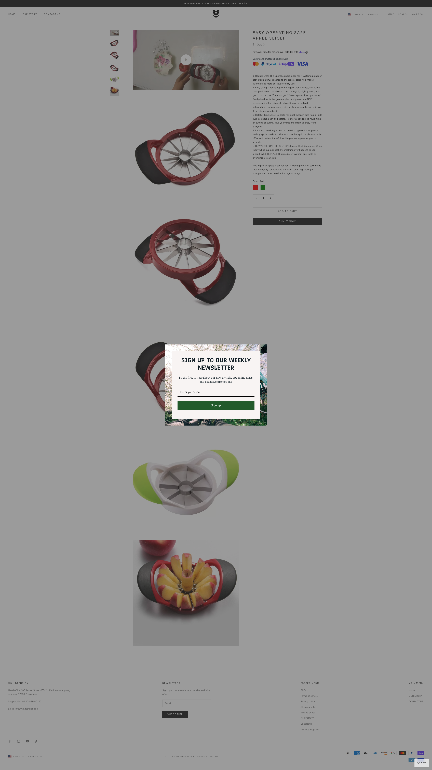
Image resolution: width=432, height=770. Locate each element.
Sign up (216, 405)
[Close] (263, 348)
